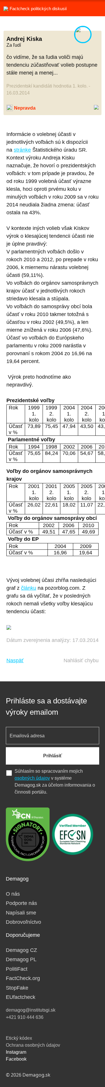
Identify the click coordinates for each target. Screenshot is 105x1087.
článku (28, 588)
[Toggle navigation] (93, 8)
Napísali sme (21, 913)
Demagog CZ (21, 950)
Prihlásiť (52, 755)
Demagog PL (21, 959)
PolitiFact (16, 969)
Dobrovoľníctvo (23, 922)
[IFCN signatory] (28, 834)
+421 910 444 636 (24, 1017)
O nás (13, 894)
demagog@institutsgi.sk (30, 1010)
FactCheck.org (23, 978)
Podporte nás (21, 903)
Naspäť (15, 660)
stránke (22, 150)
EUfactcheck (20, 997)
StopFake (17, 988)
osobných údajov (32, 778)
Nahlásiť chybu (81, 660)
